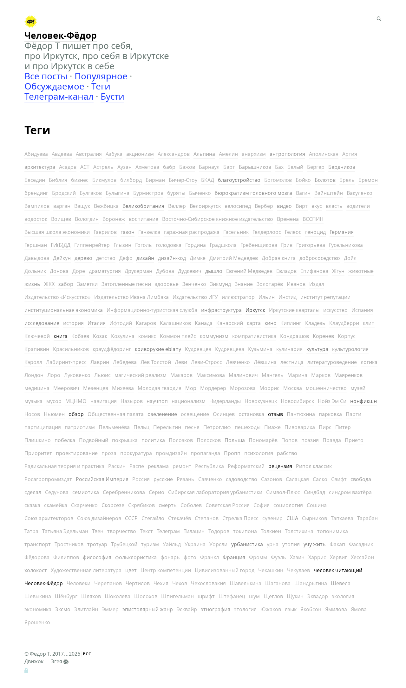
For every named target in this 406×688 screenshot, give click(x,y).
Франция (234, 557)
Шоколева (117, 596)
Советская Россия (228, 505)
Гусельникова (346, 244)
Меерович (66, 388)
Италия (97, 323)
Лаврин (99, 362)
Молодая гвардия (159, 388)
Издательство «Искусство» (57, 297)
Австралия (89, 153)
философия (97, 557)
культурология (350, 349)
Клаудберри (344, 323)
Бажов (187, 166)
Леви (181, 362)
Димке (198, 258)
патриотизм (80, 427)
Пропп (232, 453)
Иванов (296, 284)
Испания (362, 310)
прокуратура (136, 453)
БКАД (207, 179)
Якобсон (310, 609)
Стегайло (152, 518)
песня (192, 427)
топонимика (332, 531)
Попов (289, 440)
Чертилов (138, 583)
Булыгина (117, 192)
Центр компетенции (166, 570)
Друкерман (138, 271)
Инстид (287, 297)
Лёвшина (265, 362)
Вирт (302, 205)
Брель (347, 179)
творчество (121, 531)
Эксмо (62, 609)
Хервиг (338, 557)
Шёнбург (66, 596)
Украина (195, 544)
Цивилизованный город (224, 570)
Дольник (35, 271)
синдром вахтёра (350, 492)
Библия (58, 179)
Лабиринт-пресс (66, 362)
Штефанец (232, 596)
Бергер (315, 166)
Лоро (53, 375)
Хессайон (362, 557)
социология (288, 505)
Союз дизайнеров (99, 518)
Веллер (177, 205)
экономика (37, 609)
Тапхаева (342, 518)
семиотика (85, 492)
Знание (244, 284)
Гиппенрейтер (92, 244)
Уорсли (218, 544)
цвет (131, 570)
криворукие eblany (158, 349)
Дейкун (62, 258)
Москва (292, 388)
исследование (41, 323)
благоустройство (239, 179)
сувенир (272, 518)
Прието (354, 440)
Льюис (102, 375)
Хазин (297, 557)
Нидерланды (225, 401)
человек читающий (338, 570)
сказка (32, 505)
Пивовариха (300, 427)
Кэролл (33, 362)
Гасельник (236, 231)
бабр (169, 166)
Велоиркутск (205, 205)
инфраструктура (221, 310)
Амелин (228, 153)
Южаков (270, 609)
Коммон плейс (178, 336)
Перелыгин (167, 427)
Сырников (314, 518)
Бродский (64, 192)
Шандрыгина (310, 583)
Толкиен (271, 531)
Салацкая (297, 479)
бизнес (79, 179)
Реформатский (246, 466)
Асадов (67, 166)
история (73, 323)
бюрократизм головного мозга (253, 192)
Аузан (124, 166)
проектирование (77, 453)
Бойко (303, 179)
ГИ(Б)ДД (60, 244)
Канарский (229, 323)
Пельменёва (114, 427)
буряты (176, 192)
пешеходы (247, 427)
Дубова (165, 271)
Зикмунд (220, 284)
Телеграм (168, 531)
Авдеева (62, 153)
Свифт (339, 479)
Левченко (238, 362)
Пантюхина (301, 414)
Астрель (103, 166)
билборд (131, 179)
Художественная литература (86, 570)
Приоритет (38, 453)
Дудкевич (189, 271)
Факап (337, 544)
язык (291, 609)
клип (369, 323)
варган (61, 205)
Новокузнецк (261, 401)
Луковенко (77, 375)
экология (343, 596)
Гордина (195, 244)
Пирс (325, 427)
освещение (195, 414)
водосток (35, 218)
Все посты (46, 76)
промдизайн (171, 453)
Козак (100, 336)
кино (271, 323)
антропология (287, 153)
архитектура (39, 166)
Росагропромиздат (48, 479)
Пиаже (272, 427)
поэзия (310, 440)
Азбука (114, 153)
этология (245, 609)
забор (65, 284)
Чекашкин (270, 570)
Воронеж (113, 218)
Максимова (210, 375)
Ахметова (147, 166)
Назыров (132, 401)
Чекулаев (298, 570)
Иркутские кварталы (294, 310)
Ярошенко (37, 622)
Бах (279, 166)
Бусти (112, 96)
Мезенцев (95, 388)
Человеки (78, 583)
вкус (316, 205)
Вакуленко (359, 192)
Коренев (323, 336)
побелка (65, 440)
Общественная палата (116, 414)
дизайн (145, 258)
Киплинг (290, 323)
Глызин (122, 244)
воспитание (143, 218)
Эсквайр (187, 609)
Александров (174, 153)
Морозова (243, 388)
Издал (316, 284)
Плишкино (37, 440)
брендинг (36, 192)
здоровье (167, 284)
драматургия (105, 271)
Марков (321, 375)
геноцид (315, 231)
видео (284, 205)
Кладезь (315, 323)
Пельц (141, 427)
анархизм (254, 153)
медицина (36, 388)
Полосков (209, 440)
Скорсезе (113, 505)
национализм (189, 401)
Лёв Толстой (156, 362)
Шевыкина (37, 596)
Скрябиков (141, 505)
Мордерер (213, 388)
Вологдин (87, 218)
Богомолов (278, 179)
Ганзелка (149, 231)
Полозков (181, 440)
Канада (204, 323)
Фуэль (278, 557)
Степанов (207, 518)
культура (317, 349)
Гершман (35, 244)
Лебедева (125, 362)
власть (334, 205)
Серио (156, 492)
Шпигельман (177, 596)
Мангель (273, 375)
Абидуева (36, 153)
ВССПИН (313, 218)
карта (254, 323)
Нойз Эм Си (332, 401)
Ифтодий (120, 323)
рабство (287, 453)
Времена (288, 218)
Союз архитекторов (48, 518)
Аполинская (323, 153)
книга (61, 336)
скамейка (55, 505)
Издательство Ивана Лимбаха (131, 297)
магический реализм (141, 375)
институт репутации (325, 297)
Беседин (34, 179)
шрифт (206, 596)
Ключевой (37, 336)
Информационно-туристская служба (152, 310)
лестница (292, 362)
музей (357, 388)
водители (358, 205)
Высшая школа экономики (57, 231)
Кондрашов (294, 336)
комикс (147, 336)
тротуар (97, 544)
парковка (330, 414)
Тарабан (367, 518)
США (292, 518)
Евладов (286, 271)
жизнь (32, 284)
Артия (349, 153)
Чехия (161, 583)
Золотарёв (270, 284)
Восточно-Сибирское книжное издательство (217, 218)
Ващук (82, 205)
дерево (83, 258)
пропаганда (205, 453)
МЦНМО (76, 401)
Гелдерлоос (266, 231)
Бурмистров (148, 192)
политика (153, 440)
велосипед (238, 205)
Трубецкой (124, 544)
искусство (335, 310)
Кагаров (146, 323)
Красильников (71, 349)
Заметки (87, 284)
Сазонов (271, 479)
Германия (342, 231)
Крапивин (36, 349)
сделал (32, 492)
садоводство (241, 479)
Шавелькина (245, 583)
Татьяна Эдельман (65, 531)
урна (272, 544)
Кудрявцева (229, 349)
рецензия (280, 466)
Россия (141, 479)
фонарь (170, 557)
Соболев (191, 505)
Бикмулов (104, 179)
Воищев (61, 218)
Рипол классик (314, 466)
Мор (190, 388)
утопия (291, 544)
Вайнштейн (328, 192)
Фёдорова (36, 557)
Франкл (209, 557)
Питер (343, 427)
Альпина (204, 153)
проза (109, 453)
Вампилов (36, 205)
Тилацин (194, 531)
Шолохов (145, 596)
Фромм (258, 557)
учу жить (315, 544)
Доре (78, 271)
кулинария (289, 349)
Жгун (338, 271)
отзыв (275, 414)
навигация (103, 401)
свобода (360, 479)
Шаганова (278, 583)
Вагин (303, 192)
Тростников (69, 544)
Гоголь (143, 244)
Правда (332, 440)
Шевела (340, 583)
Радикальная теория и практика (64, 466)
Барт (229, 166)
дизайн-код (172, 258)
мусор (54, 401)
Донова (59, 271)
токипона (245, 531)
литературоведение (332, 362)
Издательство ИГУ (195, 297)
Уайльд (172, 544)
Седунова (57, 492)
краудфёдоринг (112, 349)
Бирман (155, 179)
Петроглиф (217, 427)
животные (361, 271)
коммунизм (214, 336)
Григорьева (310, 244)
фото (190, 557)
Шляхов (91, 596)
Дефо (126, 258)
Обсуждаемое (54, 86)
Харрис (317, 557)
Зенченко (194, 284)
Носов (32, 414)
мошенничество (326, 388)
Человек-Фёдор (43, 583)
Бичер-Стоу (183, 179)
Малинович (243, 375)
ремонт (182, 466)
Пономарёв (263, 440)
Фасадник (361, 544)
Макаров (181, 375)
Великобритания (143, 205)
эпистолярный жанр (147, 609)
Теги (100, 86)
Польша (235, 440)
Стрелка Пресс (240, 518)
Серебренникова (124, 492)
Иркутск (255, 310)
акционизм (140, 153)
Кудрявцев (198, 349)
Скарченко (84, 505)
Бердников (341, 166)
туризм (150, 544)
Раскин (117, 466)
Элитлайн (86, 609)
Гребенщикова (258, 244)
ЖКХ (49, 284)
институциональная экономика (63, 310)
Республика (209, 466)
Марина (297, 375)
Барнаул (209, 166)
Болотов (325, 179)
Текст (146, 531)
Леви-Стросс (206, 362)
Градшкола (223, 244)
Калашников (175, 323)
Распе (136, 466)
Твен (97, 531)
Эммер (110, 609)
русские (163, 479)
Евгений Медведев (249, 271)
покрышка (125, 440)
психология (258, 453)
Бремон (368, 179)
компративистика (254, 336)
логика (369, 362)
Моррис (269, 388)
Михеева (123, 388)
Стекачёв (179, 518)
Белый (295, 166)
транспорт (37, 544)
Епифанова (314, 271)
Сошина (317, 505)
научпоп (157, 401)
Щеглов (273, 596)
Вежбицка (106, 205)
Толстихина (299, 531)
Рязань (185, 479)
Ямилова (336, 609)
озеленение (162, 414)
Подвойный (93, 440)
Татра (31, 531)
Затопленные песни (126, 284)
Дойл (350, 258)
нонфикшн (363, 401)
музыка (33, 401)
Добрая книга (279, 258)
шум (254, 596)
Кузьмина (260, 349)
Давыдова (36, 258)
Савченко (210, 479)
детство (105, 258)
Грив (286, 244)
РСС (87, 654)
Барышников (255, 166)
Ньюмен (54, 414)
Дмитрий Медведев (233, 258)
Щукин (295, 596)
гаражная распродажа (191, 231)
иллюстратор (238, 297)
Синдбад (314, 492)
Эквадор (317, 596)
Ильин (267, 297)
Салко (320, 479)
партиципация (42, 427)
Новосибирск (297, 401)
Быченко (200, 192)
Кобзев (80, 336)
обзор (76, 414)
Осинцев (224, 414)
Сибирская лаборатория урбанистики (215, 492)
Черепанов (108, 583)
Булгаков (91, 192)
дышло (213, 271)
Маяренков (348, 375)
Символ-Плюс (283, 492)
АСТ (84, 166)
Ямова (359, 609)
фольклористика (136, 557)
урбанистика (247, 544)
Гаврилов (105, 231)
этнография (215, 609)
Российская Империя (102, 479)
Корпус (347, 336)
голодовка (168, 244)
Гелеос (293, 231)
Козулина (122, 336)
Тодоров (218, 531)
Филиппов (66, 557)
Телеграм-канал (59, 96)
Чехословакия (208, 583)
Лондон (33, 375)
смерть (168, 505)
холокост (35, 570)
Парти (353, 414)
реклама (158, 466)
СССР (131, 518)
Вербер (264, 205)
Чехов (179, 583)
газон (127, 231)
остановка (251, 414)
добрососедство (319, 258)
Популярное (101, 76)
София (261, 505)
